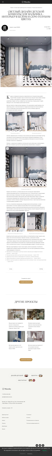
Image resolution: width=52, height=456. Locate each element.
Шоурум (34, 375)
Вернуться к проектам (26, 359)
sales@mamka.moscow (7, 396)
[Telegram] (40, 445)
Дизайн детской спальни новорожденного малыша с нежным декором (23, 256)
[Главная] (26, 2)
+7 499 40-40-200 (6, 394)
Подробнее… (30, 453)
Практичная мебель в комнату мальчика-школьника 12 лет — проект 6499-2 (24, 258)
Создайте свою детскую (26, 281)
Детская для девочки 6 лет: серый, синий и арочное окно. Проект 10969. (15, 347)
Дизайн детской (17, 375)
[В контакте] (37, 445)
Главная (11, 7)
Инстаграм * (22, 380)
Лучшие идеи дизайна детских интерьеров (22, 7)
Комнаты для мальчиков (37, 7)
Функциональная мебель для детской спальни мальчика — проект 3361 (23, 255)
